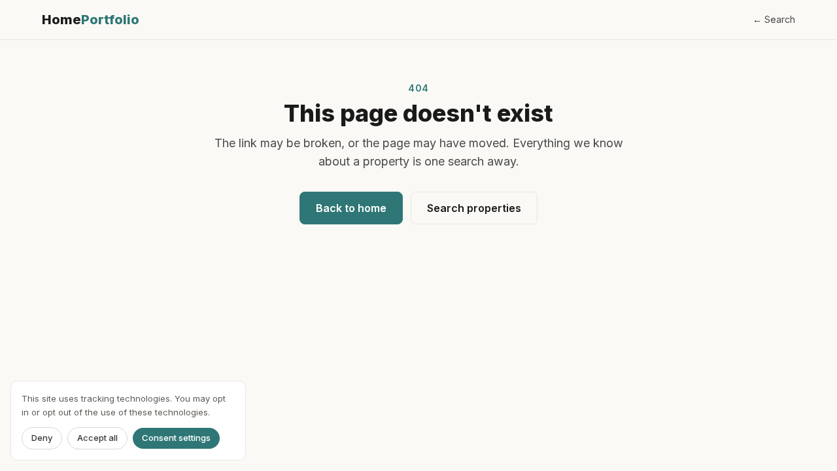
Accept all (97, 438)
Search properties (474, 208)
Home (90, 19)
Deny (41, 438)
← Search (774, 19)
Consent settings (176, 438)
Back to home (351, 208)
